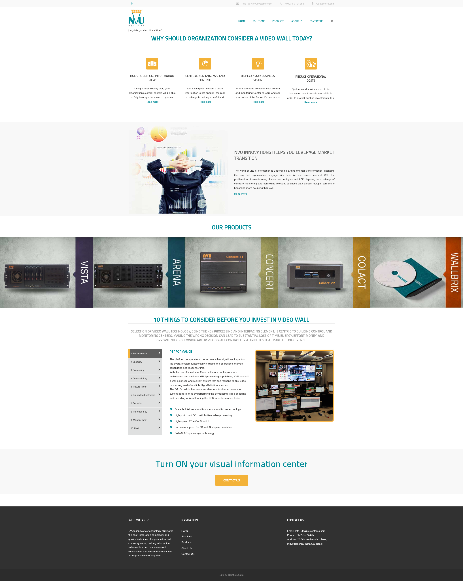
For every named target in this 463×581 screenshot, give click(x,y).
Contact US (316, 21)
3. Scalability (137, 370)
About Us (296, 21)
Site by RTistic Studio (232, 574)
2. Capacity (136, 361)
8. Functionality (139, 411)
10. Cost (135, 428)
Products (278, 21)
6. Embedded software (143, 395)
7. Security (136, 403)
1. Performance (139, 353)
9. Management (139, 420)
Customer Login (325, 3)
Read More (240, 193)
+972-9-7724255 (294, 3)
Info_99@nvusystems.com (257, 3)
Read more (152, 101)
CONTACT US (231, 480)
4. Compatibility (139, 378)
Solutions (259, 21)
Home (241, 21)
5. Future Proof (139, 386)
